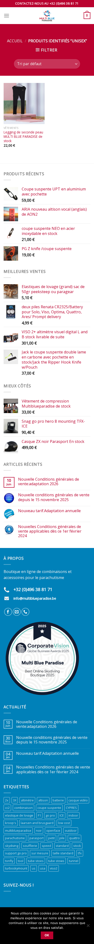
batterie (58, 800)
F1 (39, 815)
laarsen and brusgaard (37, 823)
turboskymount (16, 868)
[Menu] (6, 15)
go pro (50, 815)
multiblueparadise (18, 830)
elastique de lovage (19, 815)
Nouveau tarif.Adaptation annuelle (49, 511)
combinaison (23, 808)
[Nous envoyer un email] (17, 612)
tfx (80, 853)
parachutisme (15, 838)
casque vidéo (78, 800)
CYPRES (71, 808)
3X (14, 800)
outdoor (71, 830)
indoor (73, 815)
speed (46, 845)
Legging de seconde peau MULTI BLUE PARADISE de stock (23, 136)
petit (51, 838)
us (33, 868)
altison (43, 800)
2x (6, 800)
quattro (74, 838)
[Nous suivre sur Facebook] (8, 612)
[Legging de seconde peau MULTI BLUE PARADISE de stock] (24, 103)
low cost (64, 823)
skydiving (11, 845)
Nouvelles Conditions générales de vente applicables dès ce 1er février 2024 (49, 531)
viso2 (53, 868)
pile (62, 838)
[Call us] (25, 612)
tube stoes (36, 861)
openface (53, 830)
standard (62, 845)
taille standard (63, 853)
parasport (36, 838)
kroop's (10, 823)
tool (20, 861)
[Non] (88, 927)
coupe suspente (49, 808)
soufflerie (30, 845)
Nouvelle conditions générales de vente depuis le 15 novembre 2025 (53, 497)
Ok (47, 935)
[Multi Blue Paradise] (47, 15)
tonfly (9, 861)
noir (39, 830)
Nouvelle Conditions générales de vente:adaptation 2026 (48, 481)
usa (42, 868)
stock (77, 845)
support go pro (16, 853)
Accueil (15, 41)
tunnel (73, 861)
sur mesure (39, 853)
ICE (62, 815)
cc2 (7, 808)
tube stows (56, 861)
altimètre (27, 800)
